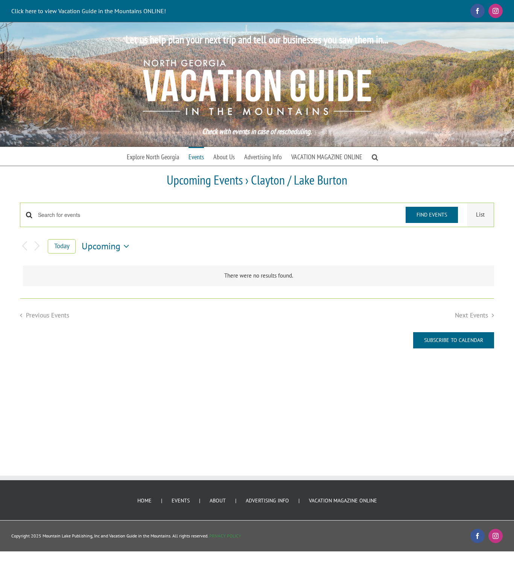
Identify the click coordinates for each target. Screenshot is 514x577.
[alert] (258, 276)
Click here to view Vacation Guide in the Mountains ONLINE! (88, 11)
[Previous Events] (24, 246)
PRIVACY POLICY (225, 536)
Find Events (432, 214)
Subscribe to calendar (453, 340)
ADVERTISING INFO (267, 500)
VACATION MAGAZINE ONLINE (343, 500)
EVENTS (181, 500)
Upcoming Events (205, 179)
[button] (375, 156)
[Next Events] (37, 246)
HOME (144, 500)
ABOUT (218, 500)
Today (62, 246)
